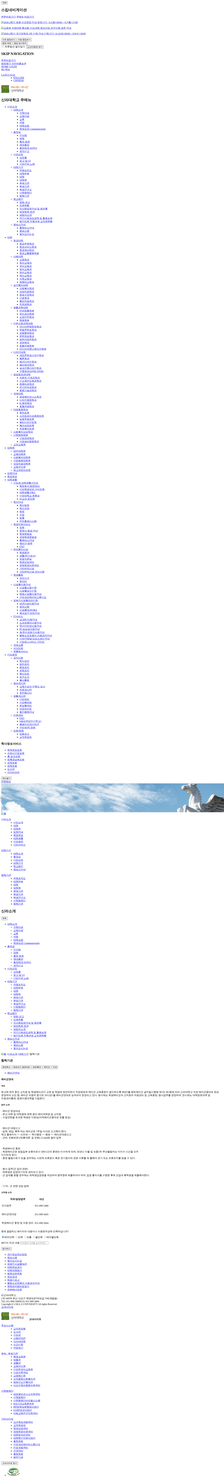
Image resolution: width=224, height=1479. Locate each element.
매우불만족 (52, 1237)
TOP (4, 3)
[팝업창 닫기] (35, 47)
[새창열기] (13, 1475)
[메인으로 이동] (3, 813)
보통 (29, 1237)
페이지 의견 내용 (10, 1243)
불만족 (39, 1237)
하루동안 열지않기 (14, 46)
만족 (20, 1237)
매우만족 (9, 1237)
